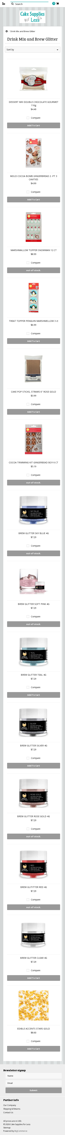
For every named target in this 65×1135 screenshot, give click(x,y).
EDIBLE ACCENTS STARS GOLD (33, 1028)
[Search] (13, 3)
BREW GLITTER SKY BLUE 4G (33, 533)
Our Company (9, 1105)
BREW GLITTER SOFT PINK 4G (33, 603)
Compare (35, 117)
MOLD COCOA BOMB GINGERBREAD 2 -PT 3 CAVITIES (33, 178)
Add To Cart (33, 125)
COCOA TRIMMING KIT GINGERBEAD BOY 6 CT (33, 462)
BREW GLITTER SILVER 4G (33, 745)
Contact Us (8, 1112)
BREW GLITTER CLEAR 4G (33, 957)
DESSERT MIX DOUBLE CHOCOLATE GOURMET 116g (33, 103)
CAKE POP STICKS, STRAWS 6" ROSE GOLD (33, 391)
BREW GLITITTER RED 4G (33, 887)
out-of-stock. (33, 270)
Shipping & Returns (11, 1109)
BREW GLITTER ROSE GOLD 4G (33, 816)
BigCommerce (21, 1131)
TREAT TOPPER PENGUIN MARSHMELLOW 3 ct (33, 320)
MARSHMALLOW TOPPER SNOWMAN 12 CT (34, 250)
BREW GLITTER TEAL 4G (33, 674)
